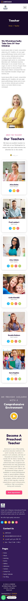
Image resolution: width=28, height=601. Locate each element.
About (5, 555)
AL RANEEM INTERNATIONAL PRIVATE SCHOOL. (9, 595)
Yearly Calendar (8, 574)
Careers (5, 569)
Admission (6, 566)
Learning (5, 558)
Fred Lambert (14, 222)
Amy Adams (14, 260)
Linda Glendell (14, 298)
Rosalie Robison (14, 335)
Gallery (5, 563)
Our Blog (6, 577)
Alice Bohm (14, 185)
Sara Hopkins (14, 373)
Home (10, 26)
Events (5, 561)
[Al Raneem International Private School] (5, 7)
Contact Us (6, 571)
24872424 (7, 2)
